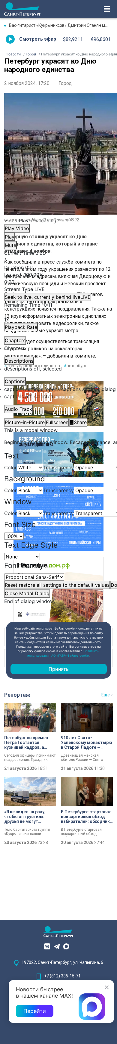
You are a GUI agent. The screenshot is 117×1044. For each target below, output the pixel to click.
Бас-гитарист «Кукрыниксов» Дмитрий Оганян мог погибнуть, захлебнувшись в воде (61, 25)
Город (65, 83)
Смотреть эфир (37, 39)
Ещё (105, 694)
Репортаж (17, 695)
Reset (57, 585)
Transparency (58, 467)
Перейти (34, 1011)
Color (10, 467)
